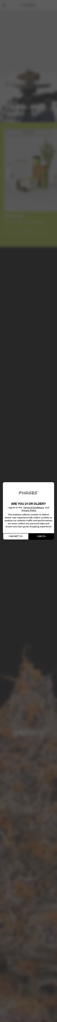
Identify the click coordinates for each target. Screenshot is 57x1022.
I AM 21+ (41, 536)
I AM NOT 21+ (16, 536)
